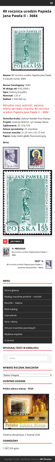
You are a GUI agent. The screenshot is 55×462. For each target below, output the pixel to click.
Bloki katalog (10, 309)
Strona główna (11, 290)
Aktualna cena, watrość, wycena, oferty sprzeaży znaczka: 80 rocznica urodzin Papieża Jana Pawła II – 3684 (26, 109)
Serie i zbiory (10, 321)
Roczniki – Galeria (13, 302)
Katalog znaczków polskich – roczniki (23, 296)
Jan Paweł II (16, 241)
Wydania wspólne (13, 334)
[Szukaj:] (27, 358)
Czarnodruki (10, 315)
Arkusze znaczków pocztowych (19, 327)
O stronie (9, 340)
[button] (51, 3)
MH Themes (45, 459)
